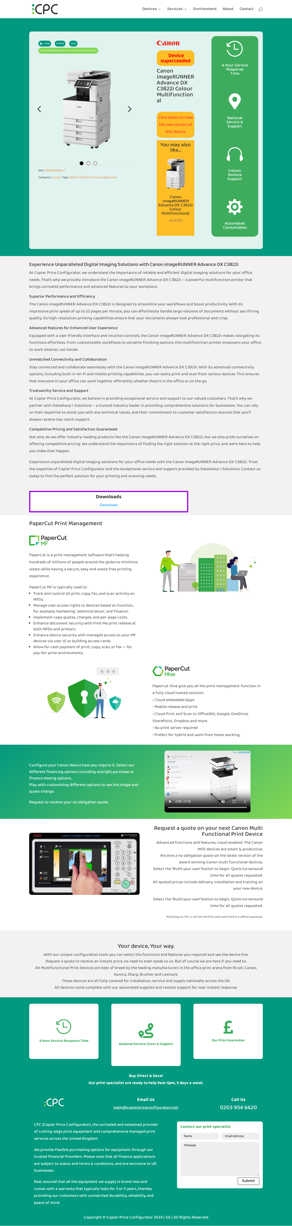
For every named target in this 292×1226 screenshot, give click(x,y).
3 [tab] (95, 163)
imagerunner (108, 177)
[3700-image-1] (86, 108)
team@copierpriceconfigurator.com (145, 1107)
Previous (39, 109)
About (228, 10)
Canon (56, 177)
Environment (205, 10)
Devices (149, 10)
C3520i (83, 177)
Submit (248, 1180)
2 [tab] (88, 163)
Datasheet (109, 505)
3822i (73, 177)
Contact (247, 10)
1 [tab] (81, 163)
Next (128, 109)
